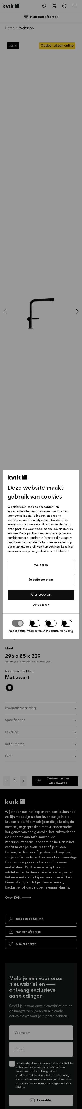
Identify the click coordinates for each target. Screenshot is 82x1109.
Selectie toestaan (41, 579)
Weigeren (41, 565)
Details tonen (41, 605)
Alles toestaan (41, 594)
